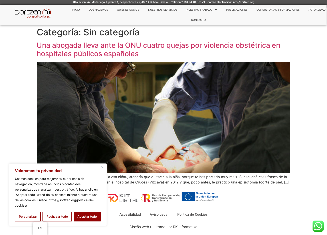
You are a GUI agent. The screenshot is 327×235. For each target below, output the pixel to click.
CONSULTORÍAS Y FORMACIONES (278, 9)
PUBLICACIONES (237, 9)
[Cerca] (102, 167)
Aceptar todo (87, 216)
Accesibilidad (130, 214)
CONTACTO (198, 20)
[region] (58, 194)
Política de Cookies (192, 214)
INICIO (75, 9)
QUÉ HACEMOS (98, 9)
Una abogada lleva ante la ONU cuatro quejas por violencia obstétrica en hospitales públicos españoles (158, 49)
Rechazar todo (57, 216)
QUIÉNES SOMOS (128, 9)
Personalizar (28, 216)
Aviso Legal (159, 214)
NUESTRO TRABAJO (199, 9)
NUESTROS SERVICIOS (163, 9)
